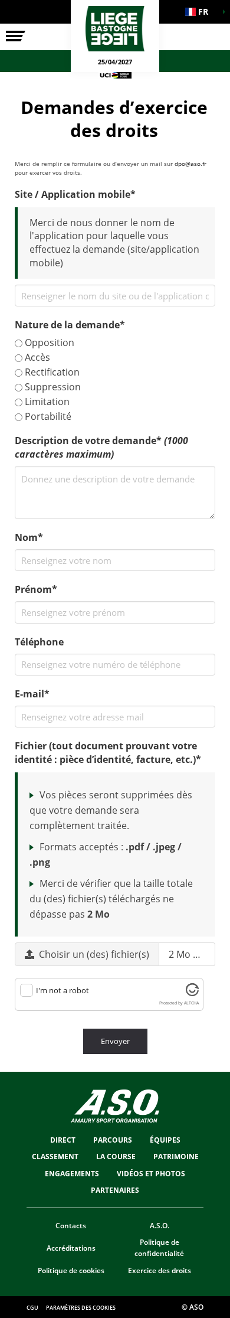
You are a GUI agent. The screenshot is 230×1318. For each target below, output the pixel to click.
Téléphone (39, 641)
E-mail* (32, 693)
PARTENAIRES (115, 1190)
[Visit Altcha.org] (192, 993)
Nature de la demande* (70, 324)
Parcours (112, 1140)
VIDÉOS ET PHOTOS (151, 1174)
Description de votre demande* (101, 447)
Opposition (48, 342)
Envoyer (115, 1041)
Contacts (70, 1226)
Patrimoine (176, 1156)
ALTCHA (191, 1003)
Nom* (29, 537)
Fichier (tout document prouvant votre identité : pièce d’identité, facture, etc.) (108, 752)
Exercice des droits (159, 1270)
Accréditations (71, 1248)
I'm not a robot (62, 990)
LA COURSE (116, 1156)
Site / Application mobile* (75, 194)
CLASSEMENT (55, 1156)
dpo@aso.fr (190, 163)
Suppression (51, 387)
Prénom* (36, 589)
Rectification (51, 372)
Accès (36, 357)
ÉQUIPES (165, 1140)
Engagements (72, 1174)
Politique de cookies (71, 1270)
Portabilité (46, 416)
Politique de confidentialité (159, 1247)
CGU (32, 1308)
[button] (200, 12)
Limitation (46, 401)
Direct (62, 1140)
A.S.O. (159, 1226)
